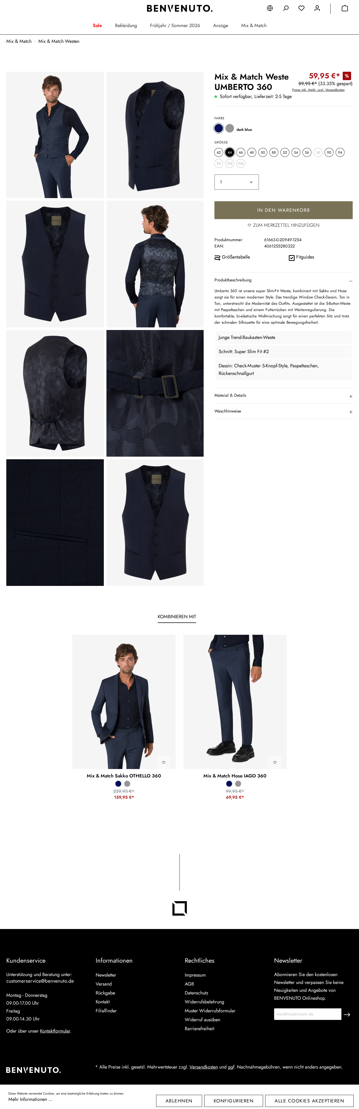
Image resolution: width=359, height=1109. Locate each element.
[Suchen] (286, 9)
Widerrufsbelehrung (204, 1001)
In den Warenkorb (283, 210)
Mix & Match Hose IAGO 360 (234, 775)
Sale (97, 25)
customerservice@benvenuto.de (40, 980)
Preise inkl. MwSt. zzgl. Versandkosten (318, 89)
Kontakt (103, 1001)
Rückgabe (105, 992)
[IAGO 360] (235, 702)
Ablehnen (179, 1100)
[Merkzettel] (301, 9)
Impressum (195, 975)
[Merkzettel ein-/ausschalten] (163, 762)
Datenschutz (196, 992)
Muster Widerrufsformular (210, 1010)
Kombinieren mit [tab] (177, 616)
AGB (189, 984)
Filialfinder (106, 1010)
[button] (283, 279)
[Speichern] (347, 1014)
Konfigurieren (234, 1100)
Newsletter (106, 975)
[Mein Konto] (317, 9)
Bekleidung (126, 25)
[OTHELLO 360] (124, 702)
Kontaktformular (55, 1031)
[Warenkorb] (345, 9)
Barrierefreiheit (199, 1028)
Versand (104, 984)
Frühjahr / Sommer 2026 (175, 25)
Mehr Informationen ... (30, 1099)
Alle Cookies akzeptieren (309, 1100)
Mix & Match (253, 25)
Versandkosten (203, 1067)
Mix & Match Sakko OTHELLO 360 (124, 775)
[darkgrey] (229, 128)
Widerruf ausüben (202, 1019)
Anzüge (220, 25)
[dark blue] (218, 128)
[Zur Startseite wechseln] (179, 8)
